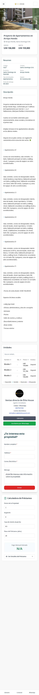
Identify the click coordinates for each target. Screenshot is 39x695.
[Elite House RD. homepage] (19, 4)
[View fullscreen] (35, 26)
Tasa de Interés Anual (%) (12, 522)
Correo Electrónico (10, 461)
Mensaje (7, 470)
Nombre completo (10, 444)
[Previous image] (4, 19)
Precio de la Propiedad (11, 503)
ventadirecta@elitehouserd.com (19, 413)
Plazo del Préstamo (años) (13, 531)
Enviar (19, 488)
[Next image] (35, 19)
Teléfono (7, 453)
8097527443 (20, 408)
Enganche (7, 512)
